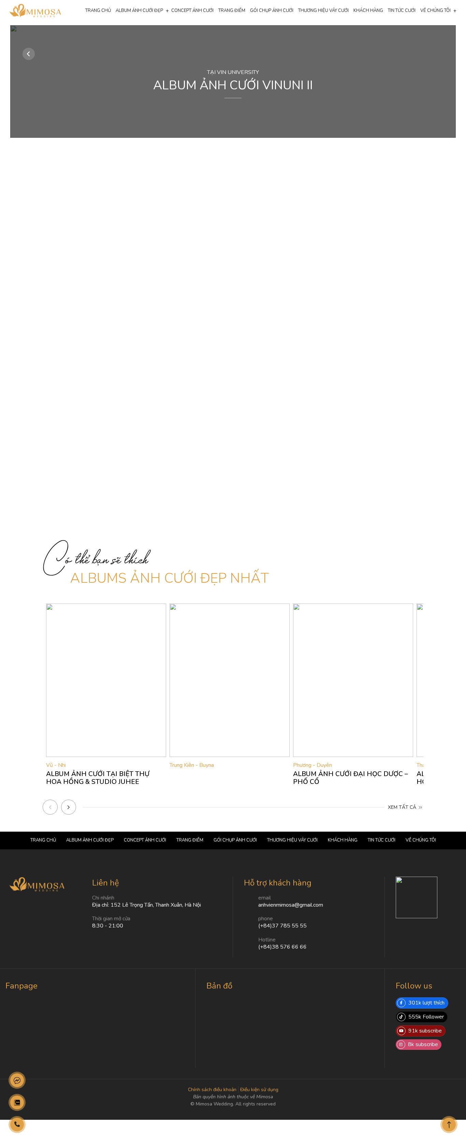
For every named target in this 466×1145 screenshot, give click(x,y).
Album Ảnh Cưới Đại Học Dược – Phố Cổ (350, 778)
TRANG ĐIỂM (231, 11)
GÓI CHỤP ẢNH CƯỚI (271, 11)
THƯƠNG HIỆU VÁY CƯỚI (323, 11)
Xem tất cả (403, 807)
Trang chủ (98, 11)
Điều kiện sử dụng (259, 1089)
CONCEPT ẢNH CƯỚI (192, 11)
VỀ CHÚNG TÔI (435, 11)
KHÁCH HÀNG (368, 11)
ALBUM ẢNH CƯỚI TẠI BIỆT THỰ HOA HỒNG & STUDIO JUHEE (97, 778)
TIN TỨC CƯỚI (402, 11)
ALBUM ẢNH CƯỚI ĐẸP (139, 11)
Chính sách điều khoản (212, 1089)
